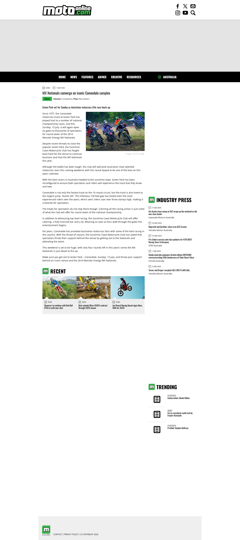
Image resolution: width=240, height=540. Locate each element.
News (73, 77)
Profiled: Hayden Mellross (178, 428)
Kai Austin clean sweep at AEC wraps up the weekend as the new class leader (173, 213)
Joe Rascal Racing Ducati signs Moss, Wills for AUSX (127, 307)
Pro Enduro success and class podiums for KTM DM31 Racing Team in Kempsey (170, 241)
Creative (116, 77)
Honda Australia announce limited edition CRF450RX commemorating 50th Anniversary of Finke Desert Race (171, 256)
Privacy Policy (71, 534)
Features (87, 77)
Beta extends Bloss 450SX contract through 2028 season (93, 307)
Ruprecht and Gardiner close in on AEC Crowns (168, 226)
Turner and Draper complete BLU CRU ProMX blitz (169, 270)
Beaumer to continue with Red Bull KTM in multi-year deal (58, 307)
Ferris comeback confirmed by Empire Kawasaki (180, 414)
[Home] (66, 10)
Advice (102, 77)
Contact (57, 534)
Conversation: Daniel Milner (179, 398)
